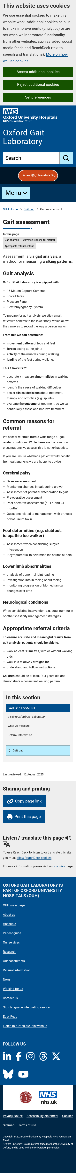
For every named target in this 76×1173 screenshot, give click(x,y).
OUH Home (10, 209)
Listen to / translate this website (25, 1026)
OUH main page (14, 905)
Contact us (10, 998)
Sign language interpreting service (26, 1007)
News (7, 979)
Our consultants (14, 961)
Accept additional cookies (38, 72)
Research (9, 952)
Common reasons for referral (39, 239)
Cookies (67, 1116)
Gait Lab (29, 209)
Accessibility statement (42, 1116)
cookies (59, 866)
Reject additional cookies (38, 84)
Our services (11, 942)
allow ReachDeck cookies (34, 857)
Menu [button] (13, 192)
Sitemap (8, 1125)
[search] (66, 158)
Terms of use (27, 1125)
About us (9, 914)
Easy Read (10, 1016)
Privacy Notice (13, 1116)
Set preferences (38, 97)
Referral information (17, 970)
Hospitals (9, 924)
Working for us (13, 989)
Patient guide (12, 933)
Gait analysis (12, 239)
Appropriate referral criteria (19, 246)
